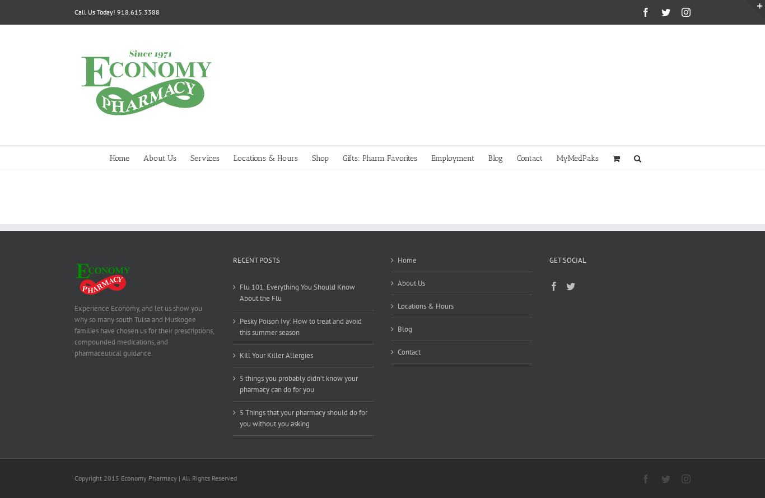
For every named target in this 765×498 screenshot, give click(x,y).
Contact (409, 352)
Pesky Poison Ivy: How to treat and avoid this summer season (301, 327)
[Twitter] (570, 286)
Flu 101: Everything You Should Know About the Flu (297, 292)
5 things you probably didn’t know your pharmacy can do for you (299, 384)
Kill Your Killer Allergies (276, 355)
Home (407, 260)
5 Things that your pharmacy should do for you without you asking (303, 418)
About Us (411, 283)
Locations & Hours (426, 306)
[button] (637, 158)
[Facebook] (553, 286)
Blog (405, 329)
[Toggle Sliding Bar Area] (755, 10)
